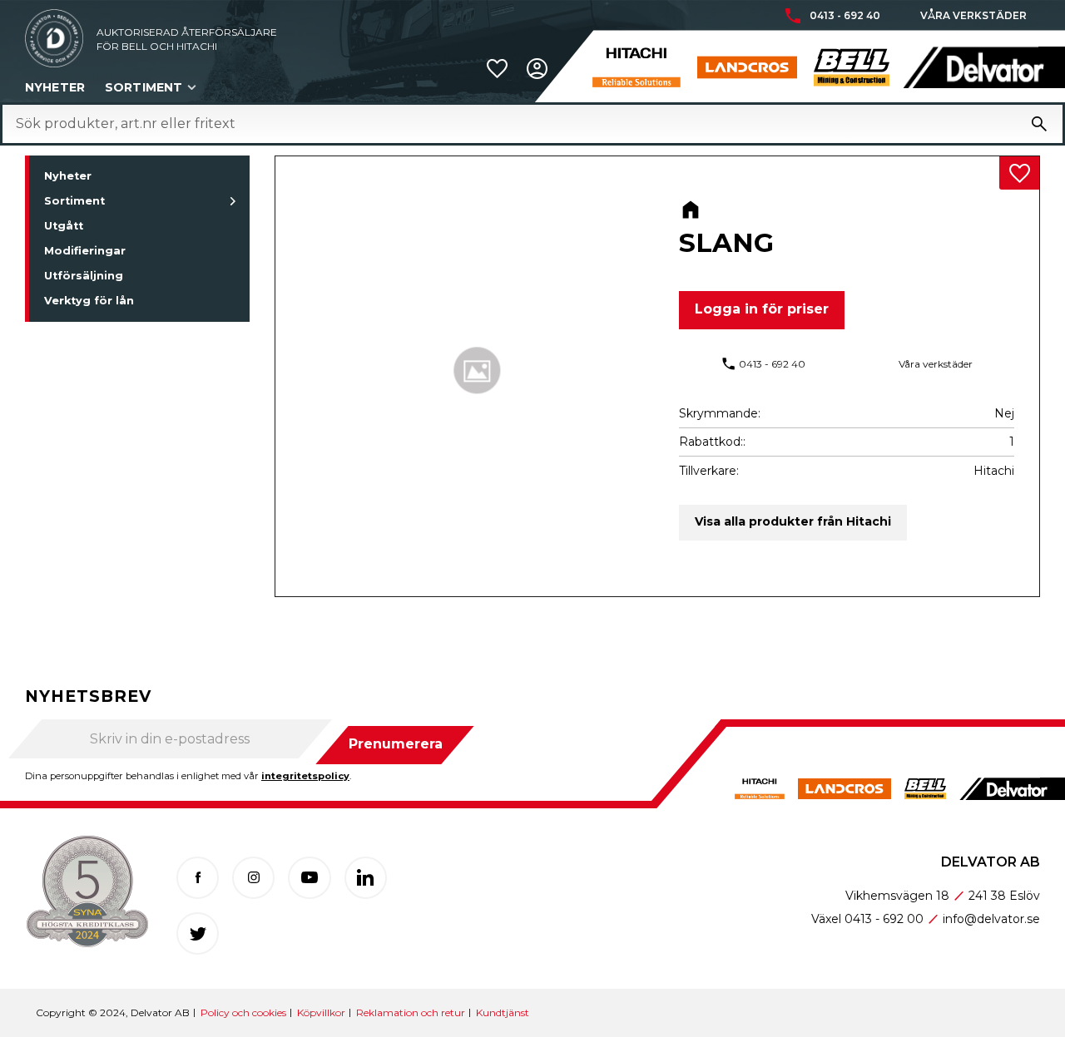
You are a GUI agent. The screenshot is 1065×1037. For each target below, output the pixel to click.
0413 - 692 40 (845, 16)
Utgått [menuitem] (63, 226)
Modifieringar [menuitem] (85, 250)
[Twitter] (197, 933)
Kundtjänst (502, 1012)
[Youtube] (309, 878)
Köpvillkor (321, 1012)
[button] (497, 68)
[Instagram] (253, 878)
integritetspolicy (305, 776)
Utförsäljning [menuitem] (83, 275)
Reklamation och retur (410, 1012)
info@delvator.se (991, 918)
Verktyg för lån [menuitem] (89, 300)
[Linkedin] (365, 878)
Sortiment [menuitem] (143, 87)
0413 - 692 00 (884, 918)
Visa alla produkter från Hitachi (793, 521)
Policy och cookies (243, 1012)
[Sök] (1039, 124)
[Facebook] (197, 878)
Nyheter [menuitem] (55, 87)
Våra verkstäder (973, 16)
